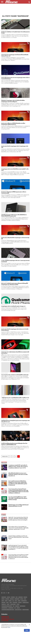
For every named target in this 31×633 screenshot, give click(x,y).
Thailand (15, 602)
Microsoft (23, 600)
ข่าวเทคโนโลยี (4, 620)
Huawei (13, 597)
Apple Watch (18, 609)
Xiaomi (25, 597)
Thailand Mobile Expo (7, 606)
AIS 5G (18, 607)
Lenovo (17, 606)
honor (19, 602)
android (20, 597)
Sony (6, 600)
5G (15, 607)
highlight (17, 598)
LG (13, 600)
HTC (16, 600)
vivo (3, 600)
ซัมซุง (7, 602)
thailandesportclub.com (7, 619)
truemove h (4, 607)
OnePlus (4, 604)
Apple (8, 597)
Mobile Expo (25, 602)
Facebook (11, 607)
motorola (22, 606)
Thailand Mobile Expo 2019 (8, 609)
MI (13, 606)
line (10, 602)
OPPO (3, 598)
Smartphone (25, 609)
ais (16, 597)
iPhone (7, 598)
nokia (10, 600)
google (11, 598)
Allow (26, 630)
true (18, 604)
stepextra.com (5, 617)
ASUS (8, 604)
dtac (22, 598)
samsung (4, 597)
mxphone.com (5, 616)
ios (25, 598)
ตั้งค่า (9, 627)
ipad (19, 600)
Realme (3, 602)
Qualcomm (13, 604)
